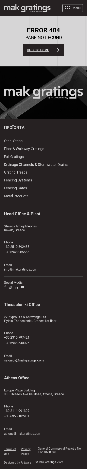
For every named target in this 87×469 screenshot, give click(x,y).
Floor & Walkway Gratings (24, 149)
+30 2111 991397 (16, 411)
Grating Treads (16, 172)
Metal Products (16, 196)
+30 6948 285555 (16, 252)
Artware (26, 462)
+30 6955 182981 (16, 416)
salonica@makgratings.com (24, 360)
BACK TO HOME (38, 50)
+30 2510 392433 (16, 247)
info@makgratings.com (20, 269)
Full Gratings (14, 157)
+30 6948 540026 (16, 343)
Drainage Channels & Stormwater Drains (36, 164)
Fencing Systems (18, 180)
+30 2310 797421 (16, 337)
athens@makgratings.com (22, 434)
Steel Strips (13, 141)
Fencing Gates (15, 188)
